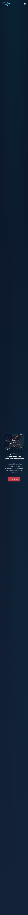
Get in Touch (14, 479)
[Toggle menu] (24, 4)
